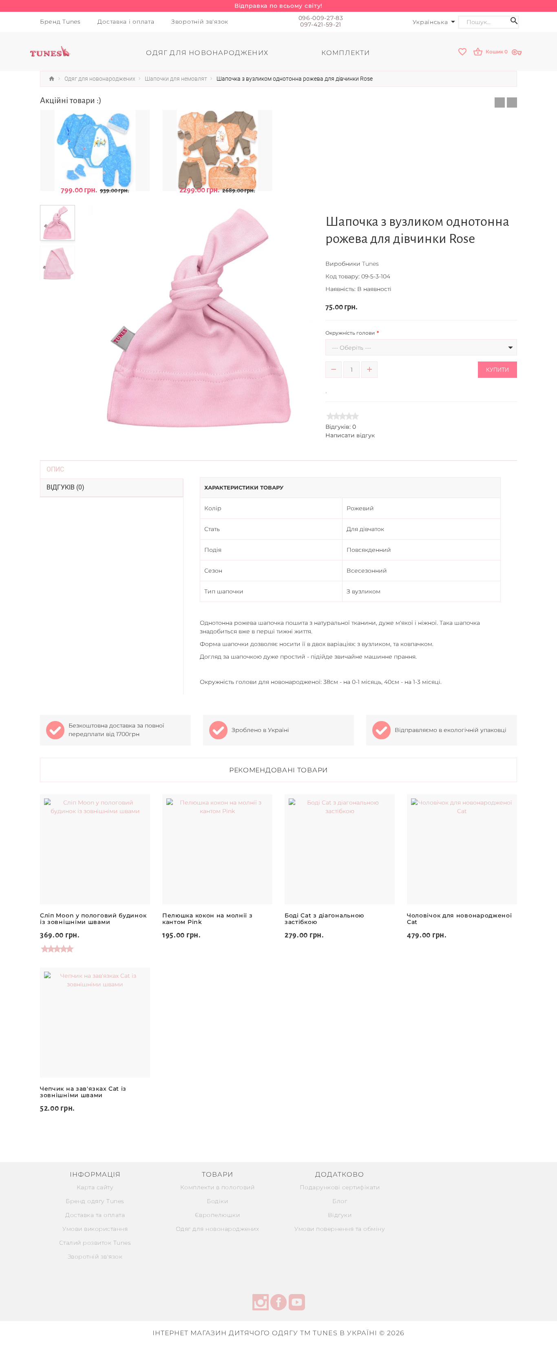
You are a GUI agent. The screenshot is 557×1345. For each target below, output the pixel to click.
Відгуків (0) (65, 487)
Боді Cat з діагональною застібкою (324, 919)
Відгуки (340, 1215)
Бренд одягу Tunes (95, 1201)
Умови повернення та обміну (339, 1229)
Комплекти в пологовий (217, 1187)
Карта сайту (95, 1187)
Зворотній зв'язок (95, 1256)
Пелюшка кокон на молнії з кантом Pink (207, 919)
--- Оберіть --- (351, 347)
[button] (500, 102)
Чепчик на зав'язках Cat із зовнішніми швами (83, 1092)
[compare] (338, 388)
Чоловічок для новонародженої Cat (459, 919)
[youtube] (297, 1303)
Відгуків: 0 (340, 426)
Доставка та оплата (95, 1215)
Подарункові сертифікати (340, 1187)
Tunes (370, 263)
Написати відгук (350, 435)
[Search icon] (514, 22)
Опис (55, 469)
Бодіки (217, 1201)
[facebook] (278, 1303)
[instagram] (260, 1303)
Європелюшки (217, 1215)
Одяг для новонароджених (217, 1229)
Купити (497, 369)
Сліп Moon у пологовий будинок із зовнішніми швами (93, 919)
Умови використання (95, 1229)
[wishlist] (463, 52)
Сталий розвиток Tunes (95, 1242)
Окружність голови (350, 333)
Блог (339, 1201)
